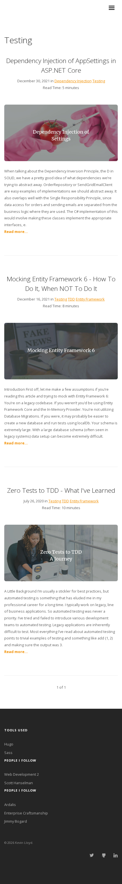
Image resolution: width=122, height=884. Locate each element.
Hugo (8, 744)
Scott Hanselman (18, 782)
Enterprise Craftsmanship (26, 813)
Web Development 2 (21, 774)
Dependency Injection (73, 80)
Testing (98, 80)
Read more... (16, 231)
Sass (8, 752)
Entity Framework (90, 299)
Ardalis (10, 804)
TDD (71, 299)
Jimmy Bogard (15, 821)
